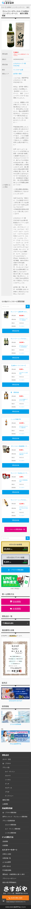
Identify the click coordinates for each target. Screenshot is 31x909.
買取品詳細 (15, 331)
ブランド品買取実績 (8, 820)
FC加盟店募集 (6, 870)
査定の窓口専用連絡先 (9, 882)
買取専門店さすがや (19, 907)
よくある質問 (6, 862)
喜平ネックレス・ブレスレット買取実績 (14, 816)
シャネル (8, 779)
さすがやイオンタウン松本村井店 (23, 346)
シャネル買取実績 (10, 833)
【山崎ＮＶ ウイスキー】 (18, 365)
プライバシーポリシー (9, 878)
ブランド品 (5, 767)
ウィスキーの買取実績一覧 (15, 529)
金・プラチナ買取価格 (16, 570)
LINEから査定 (6, 854)
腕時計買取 (5, 800)
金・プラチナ (6, 763)
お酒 (21, 69)
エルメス (8, 775)
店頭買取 (16, 602)
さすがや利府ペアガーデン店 (23, 400)
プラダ (7, 792)
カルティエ (8, 787)
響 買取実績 (15, 392)
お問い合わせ (6, 866)
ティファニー (9, 796)
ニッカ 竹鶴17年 (16, 419)
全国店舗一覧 (6, 858)
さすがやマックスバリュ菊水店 (23, 319)
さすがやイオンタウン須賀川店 (23, 427)
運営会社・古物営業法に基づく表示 (13, 874)
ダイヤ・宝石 (6, 759)
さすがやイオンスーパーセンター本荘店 (23, 508)
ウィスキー (16, 69)
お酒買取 (5, 804)
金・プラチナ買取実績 (9, 812)
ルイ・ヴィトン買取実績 (12, 829)
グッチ (7, 783)
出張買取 (16, 609)
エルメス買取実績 (10, 824)
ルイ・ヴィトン (10, 771)
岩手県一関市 (17, 73)
